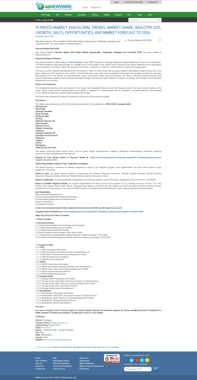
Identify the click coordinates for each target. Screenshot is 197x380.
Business (68, 14)
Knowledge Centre (61, 361)
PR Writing (84, 369)
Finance (95, 14)
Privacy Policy (59, 369)
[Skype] (142, 360)
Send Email (46, 327)
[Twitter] (131, 360)
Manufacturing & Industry (82, 347)
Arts (57, 14)
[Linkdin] (136, 360)
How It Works (41, 361)
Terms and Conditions (62, 366)
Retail (94, 347)
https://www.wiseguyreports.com (57, 340)
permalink (115, 347)
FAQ (55, 358)
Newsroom (96, 7)
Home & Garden (66, 347)
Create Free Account (133, 2)
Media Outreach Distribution (91, 366)
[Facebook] (126, 360)
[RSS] (147, 360)
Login (116, 2)
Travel (139, 14)
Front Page (45, 14)
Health (106, 14)
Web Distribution (86, 363)
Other (150, 14)
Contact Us (152, 2)
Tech (129, 14)
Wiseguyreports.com (59, 323)
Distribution (84, 361)
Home (85, 7)
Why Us (39, 363)
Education (82, 14)
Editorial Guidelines (61, 363)
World (99, 347)
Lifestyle (118, 14)
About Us (40, 366)
